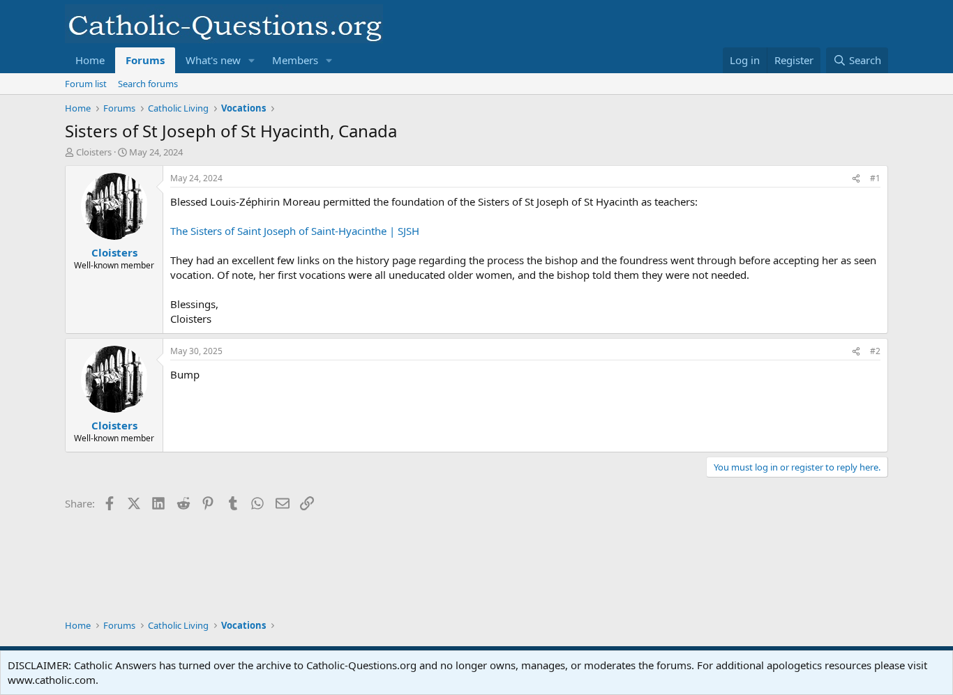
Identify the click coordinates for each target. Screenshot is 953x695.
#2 (875, 351)
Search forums (148, 83)
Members (295, 60)
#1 (875, 178)
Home (90, 60)
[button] (252, 60)
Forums (145, 60)
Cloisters (94, 152)
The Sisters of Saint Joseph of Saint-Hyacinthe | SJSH (294, 231)
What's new (213, 60)
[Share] (856, 179)
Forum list (86, 83)
